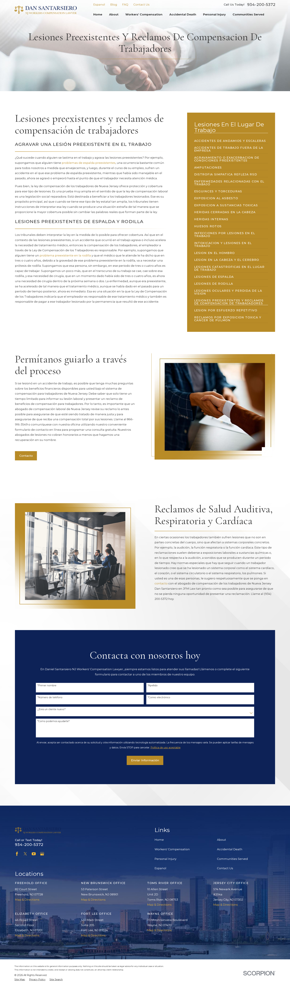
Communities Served (232, 859)
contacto (161, 583)
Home (159, 839)
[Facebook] (17, 854)
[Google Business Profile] (42, 854)
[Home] (45, 10)
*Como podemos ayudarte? (53, 721)
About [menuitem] (113, 14)
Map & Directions (27, 899)
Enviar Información (145, 760)
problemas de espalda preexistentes (88, 162)
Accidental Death (229, 849)
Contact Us (141, 4)
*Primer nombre (46, 685)
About (221, 839)
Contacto (26, 455)
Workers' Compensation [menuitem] (143, 14)
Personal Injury (165, 859)
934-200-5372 (261, 5)
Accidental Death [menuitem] (182, 14)
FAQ (125, 4)
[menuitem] (230, 139)
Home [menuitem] (97, 14)
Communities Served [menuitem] (248, 14)
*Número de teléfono (49, 697)
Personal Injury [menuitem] (214, 14)
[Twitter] (25, 854)
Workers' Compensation (172, 849)
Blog (113, 4)
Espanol (99, 4)
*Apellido (153, 685)
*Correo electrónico (159, 697)
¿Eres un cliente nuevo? (51, 709)
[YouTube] (34, 854)
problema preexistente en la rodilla (65, 255)
